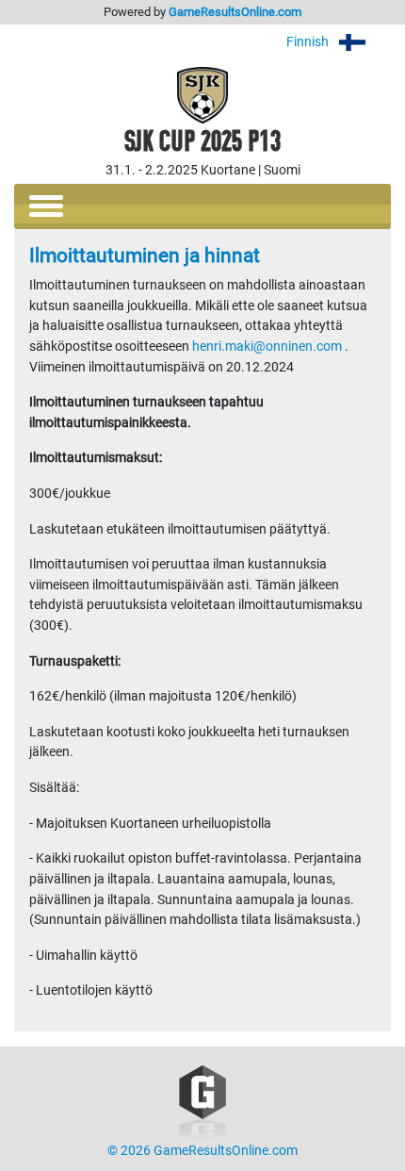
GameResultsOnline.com (235, 12)
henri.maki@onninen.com (267, 346)
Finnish (309, 42)
